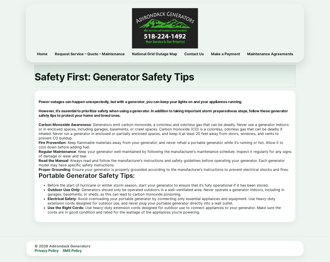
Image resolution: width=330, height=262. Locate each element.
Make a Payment (225, 54)
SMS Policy (72, 250)
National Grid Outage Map (154, 54)
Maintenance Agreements (270, 54)
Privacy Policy (47, 250)
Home (42, 54)
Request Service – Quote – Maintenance (90, 54)
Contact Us (194, 54)
